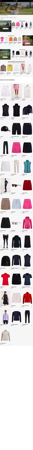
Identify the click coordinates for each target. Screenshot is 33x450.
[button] (1, 1)
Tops (4, 17)
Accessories (11, 17)
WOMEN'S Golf (5, 15)
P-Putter (15, 17)
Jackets (2, 17)
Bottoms (7, 17)
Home (1, 15)
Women (3, 15)
